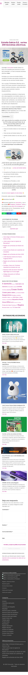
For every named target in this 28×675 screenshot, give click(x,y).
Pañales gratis (6, 620)
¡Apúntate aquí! (14, 228)
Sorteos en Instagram (7, 631)
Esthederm (4, 297)
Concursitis (10, 67)
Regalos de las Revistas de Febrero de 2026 (13, 651)
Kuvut (10, 299)
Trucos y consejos (7, 635)
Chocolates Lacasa (12, 286)
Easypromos (6, 295)
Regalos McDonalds (7, 625)
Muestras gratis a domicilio (9, 610)
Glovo (11, 297)
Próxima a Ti (14, 305)
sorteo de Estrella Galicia (19, 168)
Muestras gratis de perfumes (9, 614)
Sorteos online (13, 3)
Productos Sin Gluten (17, 302)
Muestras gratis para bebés (9, 616)
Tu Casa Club (16, 307)
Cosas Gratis (17, 289)
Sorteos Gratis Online (14, 39)
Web (3, 538)
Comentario (5, 509)
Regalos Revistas (6, 627)
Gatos (9, 297)
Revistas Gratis (5, 307)
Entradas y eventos (16, 295)
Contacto (4, 588)
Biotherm (13, 284)
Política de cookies (6, 592)
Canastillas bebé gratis (8, 603)
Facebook (18, 204)
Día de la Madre (20, 292)
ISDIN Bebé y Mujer (18, 297)
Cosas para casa (8, 292)
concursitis (18, 202)
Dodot (16, 292)
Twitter (23, 204)
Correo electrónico (7, 531)
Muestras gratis (7, 3)
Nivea (4, 302)
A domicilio (7, 284)
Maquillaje (4, 608)
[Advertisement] (14, 21)
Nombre (4, 525)
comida (19, 286)
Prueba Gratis (19, 3)
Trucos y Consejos (25, 3)
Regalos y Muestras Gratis (8, 581)
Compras (4, 605)
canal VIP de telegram (17, 206)
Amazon (4, 601)
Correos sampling (6, 289)
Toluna (11, 307)
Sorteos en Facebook (7, 629)
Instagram (12, 204)
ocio (12, 302)
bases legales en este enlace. (15, 193)
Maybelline (15, 299)
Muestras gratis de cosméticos (10, 612)
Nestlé (21, 299)
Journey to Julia (5, 299)
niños (8, 302)
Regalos (21, 305)
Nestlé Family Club (7, 618)
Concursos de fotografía (8, 607)
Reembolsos (5, 624)
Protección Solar (6, 305)
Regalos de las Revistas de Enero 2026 (13, 254)
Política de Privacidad (7, 590)
